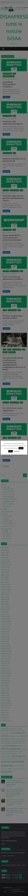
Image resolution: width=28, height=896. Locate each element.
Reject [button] (10, 451)
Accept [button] (20, 448)
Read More (17, 451)
